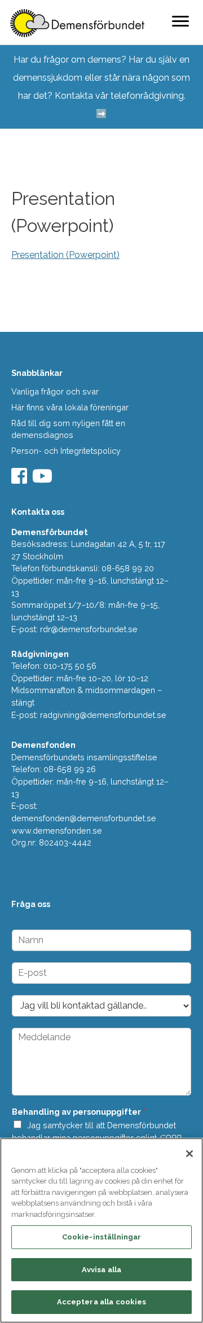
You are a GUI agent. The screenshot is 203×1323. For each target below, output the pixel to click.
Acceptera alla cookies (102, 1302)
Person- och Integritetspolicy (66, 450)
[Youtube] (43, 479)
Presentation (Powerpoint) (65, 254)
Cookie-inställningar (102, 1237)
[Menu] (180, 20)
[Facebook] (20, 479)
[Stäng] (189, 1153)
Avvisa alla (101, 1269)
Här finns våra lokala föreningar (70, 407)
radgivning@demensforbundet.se (103, 715)
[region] (101, 1230)
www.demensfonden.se (56, 830)
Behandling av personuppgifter (78, 1111)
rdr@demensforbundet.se (89, 629)
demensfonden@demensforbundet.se (83, 818)
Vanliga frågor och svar (55, 391)
